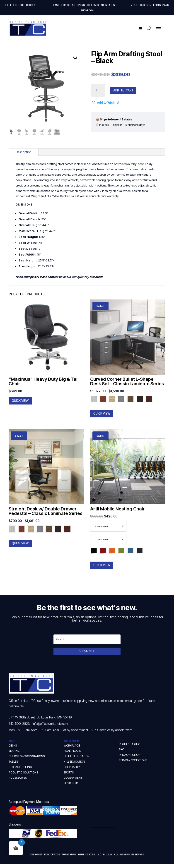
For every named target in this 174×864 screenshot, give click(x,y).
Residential (72, 783)
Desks (13, 745)
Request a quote (131, 744)
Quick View (20, 400)
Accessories (18, 777)
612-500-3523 (19, 723)
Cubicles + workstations (27, 756)
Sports (69, 772)
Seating (14, 750)
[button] (75, 58)
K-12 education (74, 761)
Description (23, 152)
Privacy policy (129, 754)
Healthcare (72, 750)
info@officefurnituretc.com (50, 723)
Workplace (72, 745)
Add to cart (123, 90)
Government (73, 777)
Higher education (76, 756)
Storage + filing (20, 767)
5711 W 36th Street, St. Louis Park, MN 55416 (40, 717)
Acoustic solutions (23, 772)
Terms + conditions (133, 760)
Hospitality (72, 767)
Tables (13, 761)
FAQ (121, 749)
